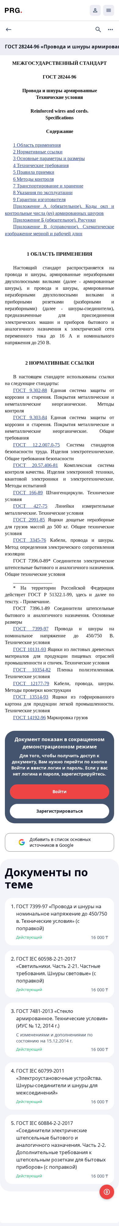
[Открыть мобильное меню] (108, 10)
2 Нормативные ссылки (38, 151)
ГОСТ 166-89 (28, 492)
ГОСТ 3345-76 (29, 540)
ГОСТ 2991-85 (29, 519)
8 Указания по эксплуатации (43, 192)
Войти (59, 791)
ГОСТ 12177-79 (31, 683)
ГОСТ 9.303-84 (30, 417)
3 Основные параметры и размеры (49, 158)
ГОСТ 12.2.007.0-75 (36, 444)
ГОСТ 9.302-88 (30, 390)
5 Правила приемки (33, 172)
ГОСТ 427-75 (30, 506)
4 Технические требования (41, 165)
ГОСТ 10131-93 (29, 649)
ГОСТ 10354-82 (32, 669)
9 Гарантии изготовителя (39, 199)
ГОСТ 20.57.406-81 (35, 465)
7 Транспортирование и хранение (48, 185)
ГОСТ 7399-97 (31, 628)
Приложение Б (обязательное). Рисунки (54, 219)
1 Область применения (37, 145)
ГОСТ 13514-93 (31, 696)
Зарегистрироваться (59, 811)
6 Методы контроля (33, 179)
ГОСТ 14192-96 (29, 717)
